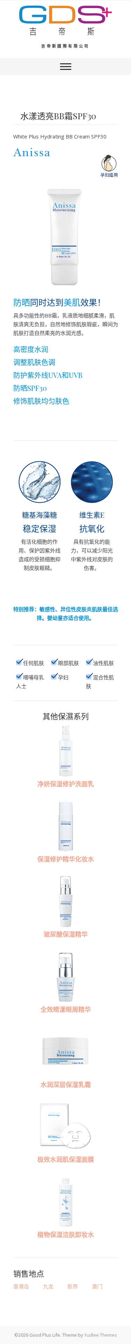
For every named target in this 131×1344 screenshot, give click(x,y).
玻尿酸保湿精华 (66, 934)
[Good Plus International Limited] (65, 20)
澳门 (97, 1286)
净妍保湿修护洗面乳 (65, 784)
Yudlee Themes (100, 1335)
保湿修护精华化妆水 (65, 859)
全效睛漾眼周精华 (66, 1009)
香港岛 (21, 1286)
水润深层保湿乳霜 (66, 1084)
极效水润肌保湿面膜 (65, 1159)
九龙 (48, 1286)
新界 (72, 1286)
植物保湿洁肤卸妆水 (65, 1234)
